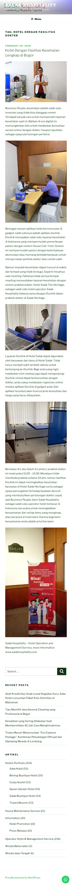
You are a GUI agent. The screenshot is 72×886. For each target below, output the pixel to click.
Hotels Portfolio (15, 763)
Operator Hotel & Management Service (29, 839)
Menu (38, 18)
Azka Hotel (16, 768)
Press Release (18, 830)
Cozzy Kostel (17, 782)
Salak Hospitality (30, 5)
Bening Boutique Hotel (23, 775)
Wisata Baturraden (16, 846)
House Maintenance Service (22, 811)
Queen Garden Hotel (22, 789)
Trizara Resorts (18, 802)
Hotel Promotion (19, 823)
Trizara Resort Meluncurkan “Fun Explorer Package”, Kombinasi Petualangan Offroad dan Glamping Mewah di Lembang (33, 737)
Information (12, 818)
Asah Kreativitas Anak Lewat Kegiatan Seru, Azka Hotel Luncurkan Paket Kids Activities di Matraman (35, 698)
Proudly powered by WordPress (22, 877)
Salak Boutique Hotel (22, 796)
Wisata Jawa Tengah (17, 853)
